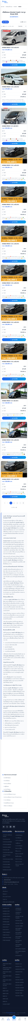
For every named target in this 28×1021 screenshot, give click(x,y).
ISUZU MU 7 (6, 927)
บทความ (5, 899)
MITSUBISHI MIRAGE (19, 945)
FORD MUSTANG (7, 937)
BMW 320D (5, 990)
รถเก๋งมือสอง (7, 780)
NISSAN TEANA (19, 923)
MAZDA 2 (18, 974)
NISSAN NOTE (19, 985)
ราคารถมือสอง (7, 800)
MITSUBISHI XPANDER (19, 929)
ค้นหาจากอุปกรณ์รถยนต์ (19, 864)
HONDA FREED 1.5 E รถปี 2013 (10, 126)
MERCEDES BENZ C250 (7, 976)
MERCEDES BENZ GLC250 (7, 984)
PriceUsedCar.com (10, 1012)
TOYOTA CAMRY (7, 847)
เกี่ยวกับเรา (5, 891)
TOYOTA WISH (6, 867)
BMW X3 (5, 996)
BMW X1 (5, 988)
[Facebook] (3, 826)
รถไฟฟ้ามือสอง (7, 777)
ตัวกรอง (6, 22)
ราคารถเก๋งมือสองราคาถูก (10, 794)
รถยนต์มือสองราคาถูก (9, 803)
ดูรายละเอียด (15, 65)
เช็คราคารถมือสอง (8, 805)
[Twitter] (7, 826)
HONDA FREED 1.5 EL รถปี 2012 (10, 87)
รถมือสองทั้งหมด (9, 6)
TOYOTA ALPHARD (7, 842)
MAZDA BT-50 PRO (20, 969)
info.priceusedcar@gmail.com (11, 882)
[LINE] (14, 826)
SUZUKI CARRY (19, 926)
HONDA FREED (6, 916)
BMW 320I (5, 998)
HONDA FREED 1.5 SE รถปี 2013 (10, 47)
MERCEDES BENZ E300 (7, 980)
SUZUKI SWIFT (6, 1004)
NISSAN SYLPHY (19, 979)
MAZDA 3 (18, 977)
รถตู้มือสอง (6, 786)
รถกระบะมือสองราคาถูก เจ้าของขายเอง (13, 797)
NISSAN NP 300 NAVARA (19, 917)
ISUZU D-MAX (6, 924)
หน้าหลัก (2, 6)
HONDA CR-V (6, 913)
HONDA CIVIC (6, 911)
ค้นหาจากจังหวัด (19, 853)
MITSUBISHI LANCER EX (19, 933)
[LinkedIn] (10, 826)
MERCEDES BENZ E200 (7, 964)
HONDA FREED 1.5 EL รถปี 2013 (10, 165)
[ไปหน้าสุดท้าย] (23, 503)
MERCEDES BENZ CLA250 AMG (7, 968)
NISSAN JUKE (19, 920)
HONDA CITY (6, 908)
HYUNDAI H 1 (19, 955)
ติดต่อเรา (5, 894)
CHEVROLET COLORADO (18, 909)
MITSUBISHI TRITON (19, 941)
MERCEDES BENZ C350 (7, 972)
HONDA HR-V (6, 919)
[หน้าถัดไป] (20, 503)
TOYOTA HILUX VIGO (8, 859)
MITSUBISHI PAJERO (21, 949)
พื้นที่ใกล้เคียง (19, 856)
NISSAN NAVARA (20, 982)
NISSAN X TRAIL (19, 995)
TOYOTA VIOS (6, 862)
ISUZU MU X (6, 929)
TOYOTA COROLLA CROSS (7, 835)
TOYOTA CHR (6, 850)
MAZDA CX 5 (19, 966)
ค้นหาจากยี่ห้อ (19, 848)
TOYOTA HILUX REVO (6, 855)
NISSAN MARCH (19, 990)
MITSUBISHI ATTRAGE (19, 937)
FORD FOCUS (6, 935)
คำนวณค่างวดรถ (7, 896)
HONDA (15, 6)
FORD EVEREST (6, 932)
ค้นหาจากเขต (19, 861)
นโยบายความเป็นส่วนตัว (8, 902)
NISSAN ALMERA (20, 987)
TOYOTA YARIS (6, 864)
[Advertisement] (14, 756)
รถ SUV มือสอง (7, 789)
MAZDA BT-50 (19, 972)
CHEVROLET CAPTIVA (18, 913)
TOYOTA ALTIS (6, 839)
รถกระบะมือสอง (7, 783)
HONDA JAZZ (6, 921)
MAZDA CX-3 (19, 964)
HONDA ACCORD (7, 869)
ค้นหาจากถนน (19, 859)
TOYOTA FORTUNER (8, 852)
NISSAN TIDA (19, 993)
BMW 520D (5, 993)
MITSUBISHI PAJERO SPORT (21, 952)
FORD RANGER (6, 940)
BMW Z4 (5, 1001)
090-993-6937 (7, 880)
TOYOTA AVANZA (7, 844)
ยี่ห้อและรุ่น (18, 851)
